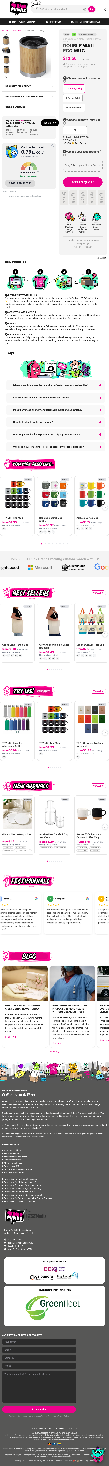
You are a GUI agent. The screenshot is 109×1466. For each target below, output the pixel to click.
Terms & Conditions (12, 1150)
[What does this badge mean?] (52, 145)
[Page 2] (45, 543)
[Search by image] (84, 9)
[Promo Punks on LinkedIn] (28, 1095)
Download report (20, 183)
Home (5, 30)
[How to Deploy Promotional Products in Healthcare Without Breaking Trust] (72, 983)
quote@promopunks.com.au (87, 22)
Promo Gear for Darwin (14, 1195)
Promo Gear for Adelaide (15, 1188)
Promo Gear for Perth (13, 1192)
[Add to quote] (30, 531)
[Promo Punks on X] (15, 1095)
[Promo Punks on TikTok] (11, 1095)
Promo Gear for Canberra (15, 1198)
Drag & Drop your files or (83, 165)
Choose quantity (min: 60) (83, 120)
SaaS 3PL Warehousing (14, 1172)
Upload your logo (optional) (84, 151)
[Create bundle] (23, 531)
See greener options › (29, 176)
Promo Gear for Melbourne (15, 1182)
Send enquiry (39, 1409)
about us (36, 1137)
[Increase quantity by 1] (84, 130)
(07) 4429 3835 (56, 22)
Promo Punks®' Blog (13, 1166)
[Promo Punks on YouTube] (20, 1095)
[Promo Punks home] (17, 8)
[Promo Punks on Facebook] (3, 1095)
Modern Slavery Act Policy (15, 1157)
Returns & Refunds (12, 1153)
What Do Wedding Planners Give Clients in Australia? (22, 1007)
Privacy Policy (63, 1416)
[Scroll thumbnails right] (6, 77)
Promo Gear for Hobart (14, 1201)
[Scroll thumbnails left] (6, 35)
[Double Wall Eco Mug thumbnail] (6, 40)
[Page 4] (52, 543)
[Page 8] (67, 543)
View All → (98, 593)
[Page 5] (56, 543)
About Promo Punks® (13, 1163)
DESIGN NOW (50, 123)
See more (53, 1051)
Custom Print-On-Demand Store (18, 1169)
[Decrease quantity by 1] (66, 130)
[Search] (91, 9)
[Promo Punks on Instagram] (7, 1095)
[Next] (105, 507)
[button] (83, 65)
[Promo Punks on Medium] (33, 1095)
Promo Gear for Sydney (14, 1185)
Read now (10, 1037)
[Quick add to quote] (31, 851)
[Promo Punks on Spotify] (24, 1095)
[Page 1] (41, 543)
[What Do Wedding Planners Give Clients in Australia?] (25, 983)
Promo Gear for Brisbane (15, 1179)
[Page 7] (63, 543)
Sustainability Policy (13, 1160)
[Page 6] (60, 543)
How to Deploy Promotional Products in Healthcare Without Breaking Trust (70, 1008)
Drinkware (16, 30)
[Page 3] (49, 543)
